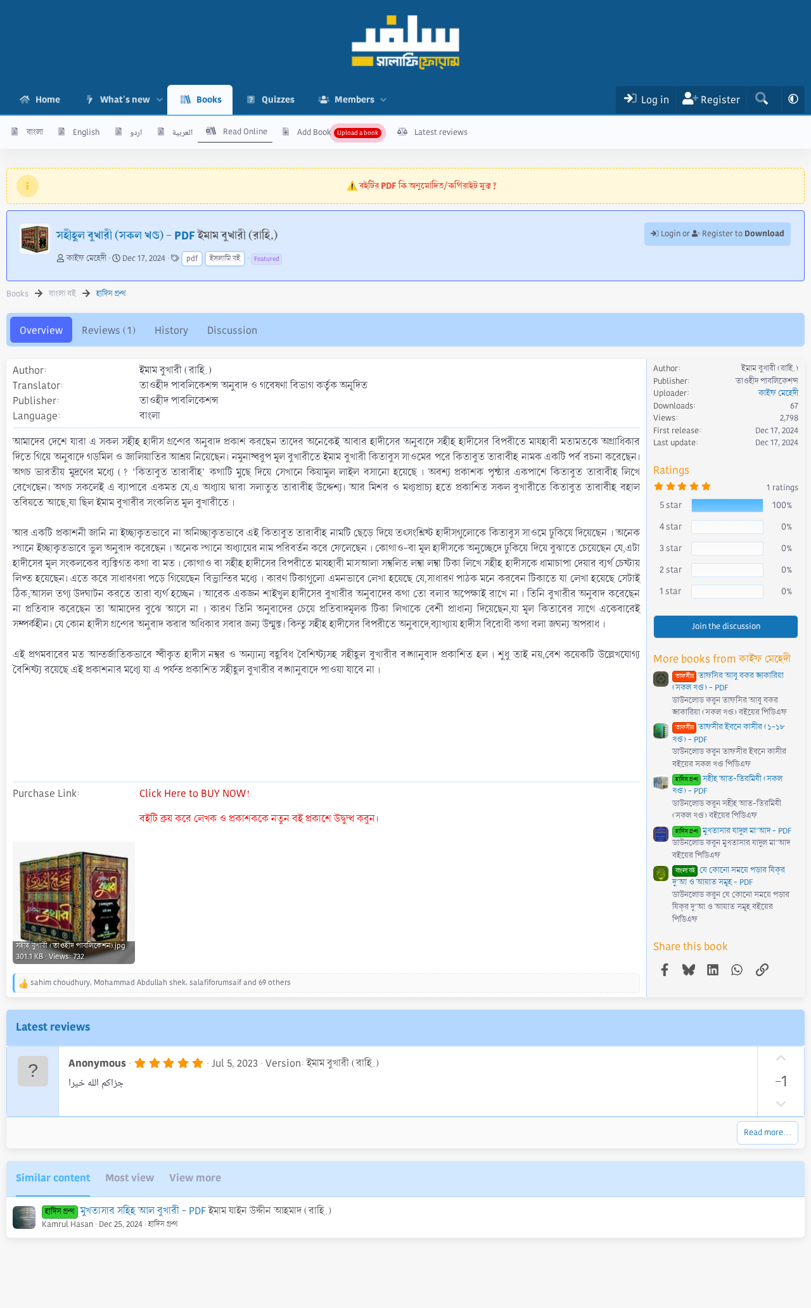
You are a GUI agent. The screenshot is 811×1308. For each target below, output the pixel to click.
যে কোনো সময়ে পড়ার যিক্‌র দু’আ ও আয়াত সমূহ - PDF (728, 877)
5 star (671, 504)
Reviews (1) (109, 330)
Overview (41, 330)
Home (47, 99)
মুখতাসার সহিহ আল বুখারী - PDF (143, 1210)
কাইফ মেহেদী (86, 258)
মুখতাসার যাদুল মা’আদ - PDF (733, 831)
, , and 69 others (160, 982)
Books (209, 99)
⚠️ (422, 185)
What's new (125, 99)
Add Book (314, 132)
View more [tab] (195, 1178)
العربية (182, 132)
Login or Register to (721, 233)
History (171, 330)
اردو (136, 132)
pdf (192, 258)
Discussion (232, 330)
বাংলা (35, 132)
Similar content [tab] (53, 1178)
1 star (670, 591)
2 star (671, 569)
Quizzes (278, 99)
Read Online (245, 131)
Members (354, 99)
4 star (671, 526)
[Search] (761, 99)
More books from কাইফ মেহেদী (722, 659)
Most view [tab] (129, 1178)
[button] (159, 100)
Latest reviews (441, 132)
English (86, 132)
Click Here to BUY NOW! (194, 793)
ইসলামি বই (225, 258)
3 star (671, 548)
